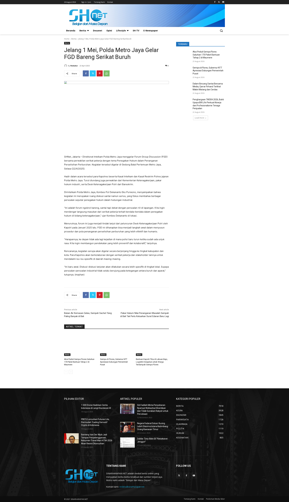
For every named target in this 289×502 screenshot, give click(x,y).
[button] (221, 30)
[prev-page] (66, 372)
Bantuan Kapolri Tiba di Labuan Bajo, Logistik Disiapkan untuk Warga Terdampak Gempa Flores (152, 362)
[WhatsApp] (107, 73)
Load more (199, 118)
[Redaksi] (66, 65)
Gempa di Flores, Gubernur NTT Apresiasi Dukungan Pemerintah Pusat (114, 362)
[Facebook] (215, 2)
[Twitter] (219, 2)
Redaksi (74, 66)
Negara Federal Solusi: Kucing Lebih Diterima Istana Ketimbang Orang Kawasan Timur (152, 426)
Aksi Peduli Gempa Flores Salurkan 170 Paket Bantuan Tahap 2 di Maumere (79, 362)
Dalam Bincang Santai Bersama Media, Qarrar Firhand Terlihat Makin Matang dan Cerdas (208, 86)
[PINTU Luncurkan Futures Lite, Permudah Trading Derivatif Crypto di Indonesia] (71, 423)
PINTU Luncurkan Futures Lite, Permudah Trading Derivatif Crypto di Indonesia (95, 422)
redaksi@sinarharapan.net (131, 486)
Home (66, 39)
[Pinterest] (100, 73)
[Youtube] (223, 2)
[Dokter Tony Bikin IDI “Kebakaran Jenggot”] (127, 442)
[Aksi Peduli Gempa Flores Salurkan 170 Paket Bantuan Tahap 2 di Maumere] (80, 344)
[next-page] (71, 372)
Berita (73, 39)
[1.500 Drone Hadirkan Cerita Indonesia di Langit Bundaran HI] (71, 409)
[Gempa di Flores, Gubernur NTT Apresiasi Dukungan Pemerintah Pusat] (116, 344)
